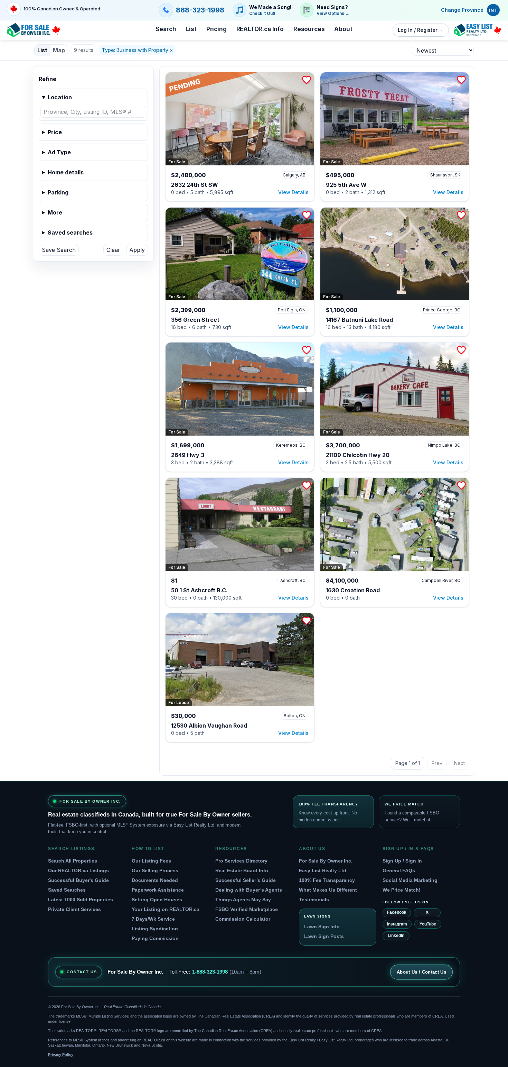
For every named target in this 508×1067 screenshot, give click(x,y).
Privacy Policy (60, 1054)
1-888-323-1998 (210, 972)
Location (60, 97)
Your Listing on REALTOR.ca (165, 909)
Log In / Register (418, 30)
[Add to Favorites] (306, 80)
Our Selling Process (155, 870)
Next (459, 763)
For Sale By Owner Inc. (325, 861)
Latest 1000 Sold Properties (80, 899)
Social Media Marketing (410, 880)
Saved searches (70, 232)
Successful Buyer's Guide (78, 880)
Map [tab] (59, 50)
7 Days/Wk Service (153, 919)
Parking (58, 192)
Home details (66, 172)
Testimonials (314, 899)
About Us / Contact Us (421, 972)
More (55, 212)
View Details (293, 192)
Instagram (397, 924)
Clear (113, 249)
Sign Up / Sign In (402, 861)
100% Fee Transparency (327, 880)
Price (55, 132)
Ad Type (59, 152)
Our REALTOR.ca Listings (78, 870)
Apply (137, 249)
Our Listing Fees (151, 861)
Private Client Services (74, 909)
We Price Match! (402, 890)
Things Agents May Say (243, 899)
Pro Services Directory (241, 861)
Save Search (59, 249)
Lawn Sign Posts (324, 936)
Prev (437, 763)
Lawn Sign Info (322, 926)
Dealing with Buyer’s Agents (248, 890)
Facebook (396, 912)
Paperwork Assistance (158, 890)
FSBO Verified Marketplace (246, 909)
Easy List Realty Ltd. (323, 870)
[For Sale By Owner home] (33, 30)
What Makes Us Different (328, 890)
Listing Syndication (155, 928)
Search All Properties (72, 861)
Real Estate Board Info (241, 870)
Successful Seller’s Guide (245, 880)
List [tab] (42, 50)
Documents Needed (155, 880)
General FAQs (399, 870)
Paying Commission (155, 938)
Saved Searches (67, 890)
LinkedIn (396, 935)
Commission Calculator (242, 919)
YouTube (428, 924)
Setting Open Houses (157, 899)
